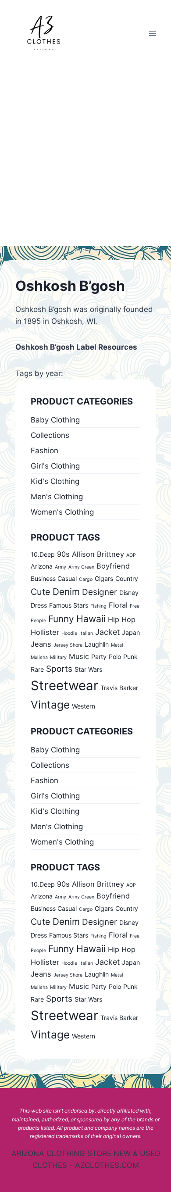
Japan (131, 632)
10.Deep (43, 554)
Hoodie (69, 633)
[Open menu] (152, 33)
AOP (131, 555)
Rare (37, 669)
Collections (50, 435)
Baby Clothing (55, 419)
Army (60, 567)
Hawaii (91, 618)
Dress (39, 605)
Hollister (45, 632)
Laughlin (97, 644)
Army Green (81, 567)
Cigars (104, 578)
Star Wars (88, 669)
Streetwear (64, 685)
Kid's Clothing (55, 481)
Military (58, 657)
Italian (86, 633)
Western (83, 706)
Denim (66, 591)
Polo (115, 656)
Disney (129, 592)
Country (126, 578)
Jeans (41, 644)
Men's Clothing (57, 496)
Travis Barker (119, 687)
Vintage (50, 704)
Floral (118, 605)
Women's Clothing (62, 512)
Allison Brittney (98, 554)
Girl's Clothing (55, 466)
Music (79, 656)
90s (63, 554)
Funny (61, 618)
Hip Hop (121, 619)
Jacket (107, 632)
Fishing (98, 606)
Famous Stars (68, 605)
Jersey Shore (67, 645)
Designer (99, 592)
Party (99, 656)
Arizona (42, 566)
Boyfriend (113, 566)
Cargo (86, 579)
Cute (40, 592)
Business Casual (54, 578)
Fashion (44, 450)
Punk (130, 656)
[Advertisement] (85, 156)
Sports (59, 669)
